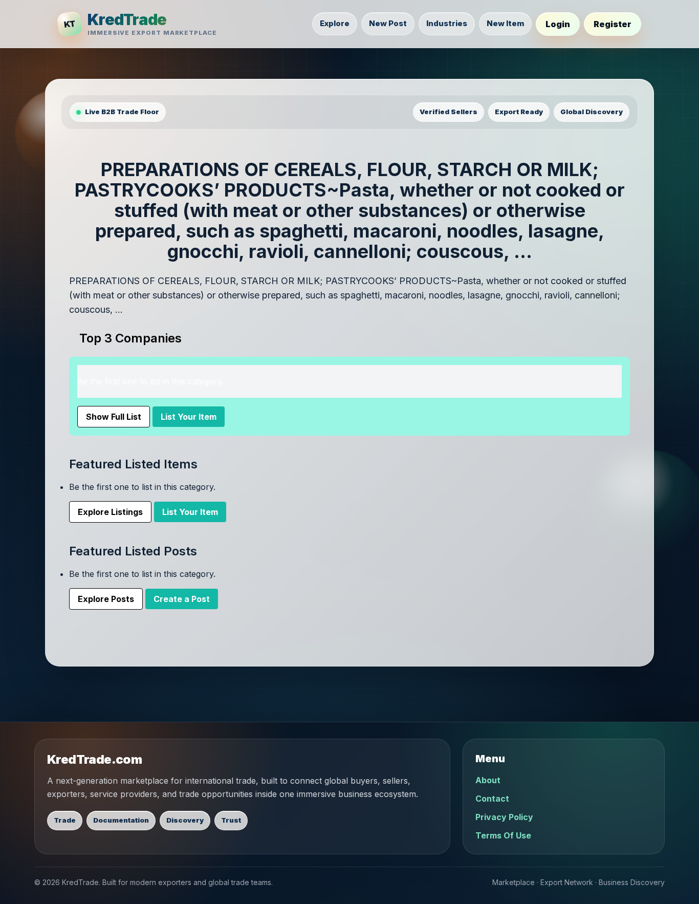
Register (612, 24)
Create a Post (182, 599)
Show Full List (113, 417)
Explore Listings (110, 512)
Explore (335, 23)
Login (557, 24)
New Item (505, 23)
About (487, 780)
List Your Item (188, 417)
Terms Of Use (503, 835)
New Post (388, 23)
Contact (492, 798)
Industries (446, 23)
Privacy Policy (504, 817)
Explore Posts (106, 599)
